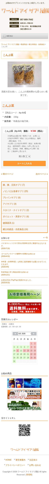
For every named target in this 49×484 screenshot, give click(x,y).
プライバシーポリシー (15, 465)
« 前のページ (7, 174)
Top (46, 481)
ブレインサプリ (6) (12, 197)
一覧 (46, 238)
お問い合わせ (35, 465)
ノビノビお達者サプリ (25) (15, 191)
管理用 (29, 475)
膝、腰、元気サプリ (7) (14, 185)
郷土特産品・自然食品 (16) (15, 229)
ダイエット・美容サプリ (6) (16, 216)
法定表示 (33, 460)
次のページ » (42, 174)
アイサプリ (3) (9, 204)
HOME (8, 460)
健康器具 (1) (8, 223)
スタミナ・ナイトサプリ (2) (16, 210)
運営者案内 (20, 460)
